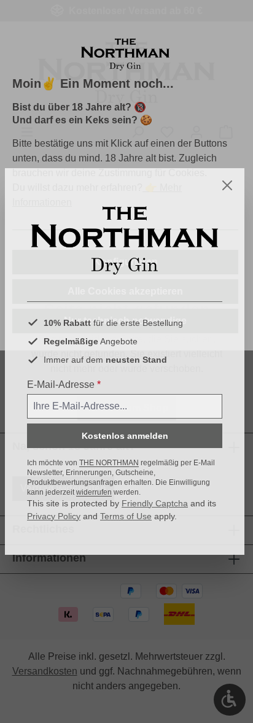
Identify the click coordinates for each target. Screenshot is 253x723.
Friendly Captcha (155, 503)
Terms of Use (126, 516)
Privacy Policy (53, 516)
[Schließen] (227, 185)
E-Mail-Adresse (64, 384)
